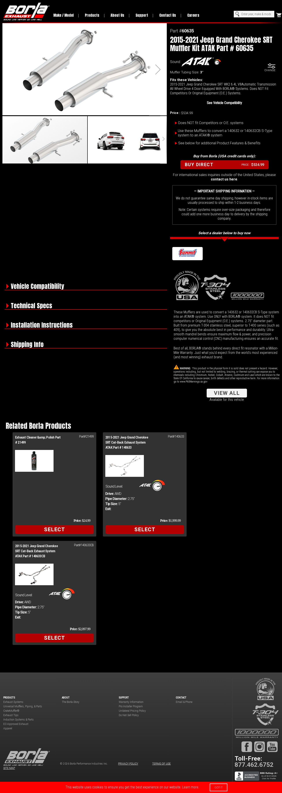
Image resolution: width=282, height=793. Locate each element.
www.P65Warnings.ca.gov (193, 381)
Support (141, 15)
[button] (158, 69)
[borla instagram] (259, 746)
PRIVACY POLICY (128, 763)
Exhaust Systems (13, 702)
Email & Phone (184, 702)
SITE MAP (9, 768)
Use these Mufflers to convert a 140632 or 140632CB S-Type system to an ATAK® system (225, 133)
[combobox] (254, 14)
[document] (141, 787)
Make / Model (63, 15)
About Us (117, 15)
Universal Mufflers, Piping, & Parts (22, 706)
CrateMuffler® (11, 710)
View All (227, 393)
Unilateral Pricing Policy (132, 710)
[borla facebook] (246, 746)
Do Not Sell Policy (129, 715)
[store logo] (25, 11)
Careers (193, 15)
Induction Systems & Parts (18, 719)
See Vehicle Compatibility (224, 103)
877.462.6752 (254, 764)
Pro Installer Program (131, 706)
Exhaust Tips (11, 715)
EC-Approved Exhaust (15, 724)
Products (92, 15)
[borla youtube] (272, 746)
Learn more (190, 787)
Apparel (7, 728)
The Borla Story (70, 702)
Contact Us (167, 15)
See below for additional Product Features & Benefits (219, 143)
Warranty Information (131, 702)
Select (54, 529)
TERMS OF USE (161, 763)
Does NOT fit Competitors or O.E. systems (210, 123)
